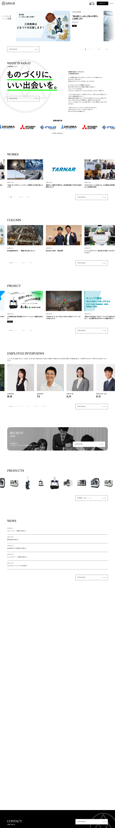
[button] (83, 49)
